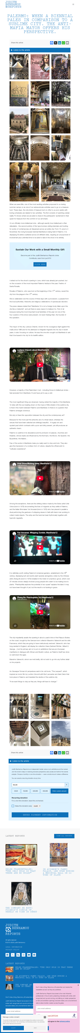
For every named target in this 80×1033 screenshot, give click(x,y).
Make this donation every (23, 806)
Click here (40, 264)
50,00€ (25, 791)
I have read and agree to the (54, 1021)
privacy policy (65, 1021)
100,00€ (35, 791)
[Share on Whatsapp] (63, 42)
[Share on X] (55, 42)
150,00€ (45, 791)
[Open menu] (73, 4)
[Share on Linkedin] (59, 42)
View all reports (64, 836)
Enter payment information (40, 815)
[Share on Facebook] (51, 42)
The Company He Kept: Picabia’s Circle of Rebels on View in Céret (21, 910)
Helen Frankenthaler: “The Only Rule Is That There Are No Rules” (21, 871)
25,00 (16, 791)
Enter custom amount (59, 791)
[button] (45, 1017)
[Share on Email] (67, 42)
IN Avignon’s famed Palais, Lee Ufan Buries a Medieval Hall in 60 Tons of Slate (58, 872)
